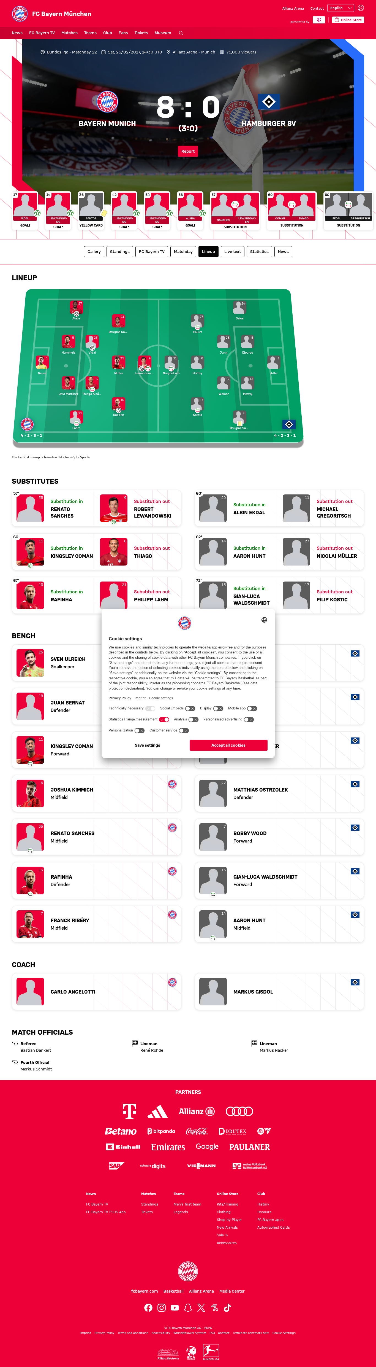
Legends (181, 1212)
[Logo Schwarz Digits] (153, 1166)
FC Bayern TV (42, 33)
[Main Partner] (319, 19)
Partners (188, 1092)
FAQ (212, 1332)
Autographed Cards (273, 1227)
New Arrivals (227, 1227)
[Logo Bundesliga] (211, 1352)
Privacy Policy (104, 1332)
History (263, 1204)
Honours (264, 1212)
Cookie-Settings (284, 1332)
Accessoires (227, 1243)
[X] (201, 1307)
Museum (163, 33)
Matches (69, 33)
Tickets (141, 33)
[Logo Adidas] (157, 1111)
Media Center (232, 1291)
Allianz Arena (293, 8)
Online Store (227, 1194)
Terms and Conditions (133, 1332)
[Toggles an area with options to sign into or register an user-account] (361, 8)
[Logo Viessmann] (201, 1166)
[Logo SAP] (117, 1166)
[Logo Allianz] (197, 1111)
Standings (149, 1204)
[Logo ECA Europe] (191, 1353)
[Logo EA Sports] (264, 1131)
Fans (123, 33)
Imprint (85, 1332)
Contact (317, 8)
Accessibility (161, 1332)
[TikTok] (227, 1307)
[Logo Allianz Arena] (168, 1354)
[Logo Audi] (239, 1111)
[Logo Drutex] (232, 1131)
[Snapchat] (188, 1307)
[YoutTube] (174, 1307)
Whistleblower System (189, 1332)
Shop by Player (229, 1219)
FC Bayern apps (270, 1219)
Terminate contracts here (251, 1332)
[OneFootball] (214, 1307)
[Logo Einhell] (123, 1146)
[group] (188, 213)
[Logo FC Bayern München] (188, 1271)
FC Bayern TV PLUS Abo (106, 1212)
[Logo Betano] (121, 1131)
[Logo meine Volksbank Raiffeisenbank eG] (250, 1166)
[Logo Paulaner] (250, 1147)
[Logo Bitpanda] (161, 1131)
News (17, 33)
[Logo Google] (207, 1146)
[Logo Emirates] (168, 1146)
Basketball (174, 1291)
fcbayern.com (144, 1291)
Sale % (222, 1235)
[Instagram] (161, 1307)
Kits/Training (227, 1204)
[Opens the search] (181, 33)
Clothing (224, 1212)
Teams (90, 33)
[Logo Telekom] (129, 1111)
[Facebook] (148, 1307)
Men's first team (187, 1204)
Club (107, 33)
